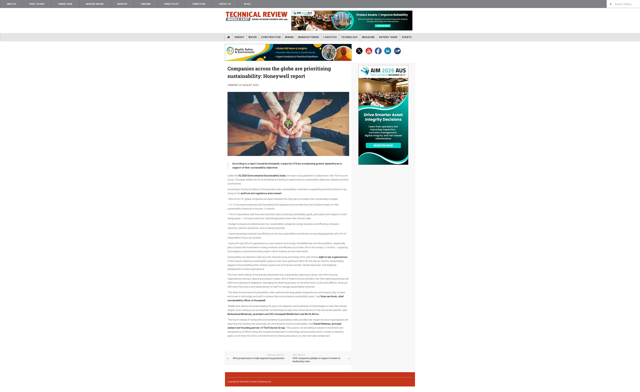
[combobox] (623, 4)
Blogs (247, 4)
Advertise (122, 4)
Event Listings (36, 4)
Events (407, 37)
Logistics (330, 37)
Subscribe (146, 4)
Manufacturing (308, 37)
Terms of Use (198, 4)
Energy (239, 37)
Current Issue (65, 4)
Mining (289, 37)
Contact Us (225, 4)
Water (252, 37)
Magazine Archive (95, 4)
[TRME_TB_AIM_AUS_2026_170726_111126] (351, 21)
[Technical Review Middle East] (256, 17)
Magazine (368, 37)
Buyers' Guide (388, 37)
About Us (11, 4)
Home (228, 37)
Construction (271, 37)
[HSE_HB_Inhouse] (288, 52)
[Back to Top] (2, 389)
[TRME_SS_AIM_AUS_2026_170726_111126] (383, 115)
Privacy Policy (171, 4)
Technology (349, 37)
